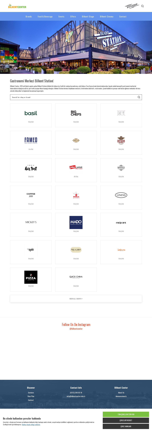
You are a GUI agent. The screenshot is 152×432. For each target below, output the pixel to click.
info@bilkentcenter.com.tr (76, 396)
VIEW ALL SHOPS (75, 298)
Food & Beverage (45, 16)
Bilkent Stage (88, 16)
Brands (29, 16)
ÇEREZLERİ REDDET (126, 420)
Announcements (121, 396)
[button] (11, 47)
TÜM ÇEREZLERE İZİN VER (126, 414)
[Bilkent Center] (42, 6)
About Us (121, 392)
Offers (73, 16)
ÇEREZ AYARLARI (126, 426)
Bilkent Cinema (106, 16)
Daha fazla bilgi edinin (31, 425)
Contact (122, 16)
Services (31, 392)
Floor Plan (31, 396)
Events (61, 16)
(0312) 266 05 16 (76, 392)
